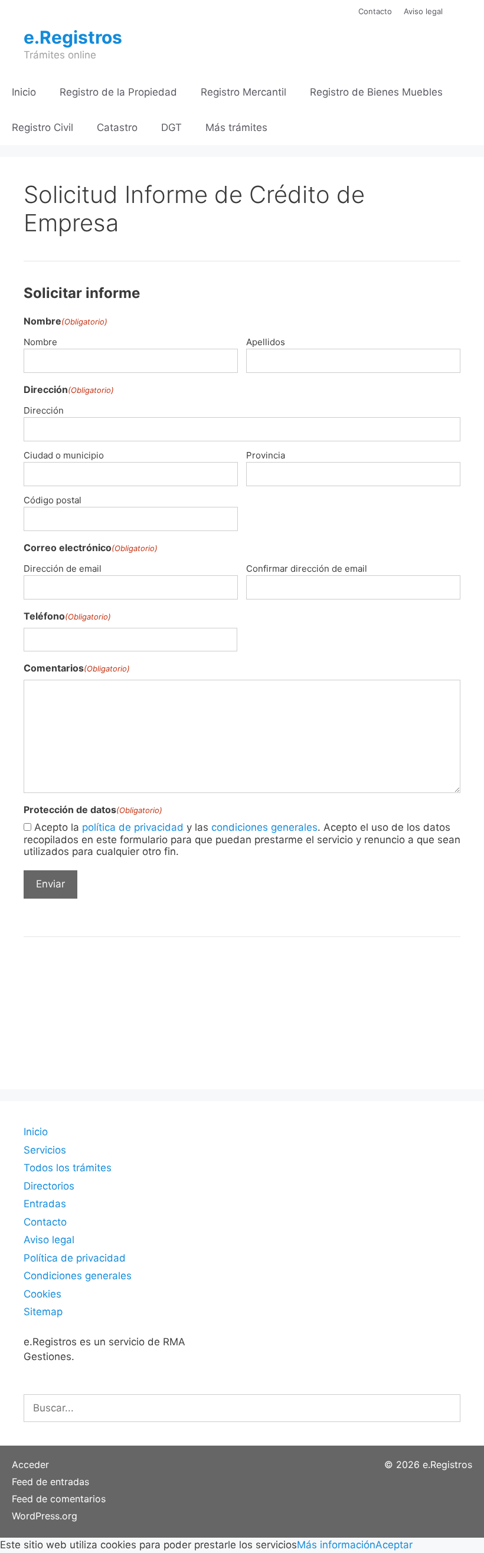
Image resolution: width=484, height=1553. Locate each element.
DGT (171, 127)
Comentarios (77, 668)
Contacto (375, 11)
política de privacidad (133, 827)
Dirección (44, 410)
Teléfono (67, 616)
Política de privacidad (75, 1258)
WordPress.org (44, 1516)
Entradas (45, 1204)
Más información (336, 1545)
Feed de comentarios (59, 1499)
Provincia (265, 455)
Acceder (30, 1464)
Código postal (52, 500)
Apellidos (265, 342)
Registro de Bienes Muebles (376, 92)
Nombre (40, 342)
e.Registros (73, 37)
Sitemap (43, 1312)
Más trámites (236, 127)
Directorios (49, 1186)
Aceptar (394, 1545)
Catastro (117, 127)
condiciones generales (264, 827)
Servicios (45, 1150)
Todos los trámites (68, 1168)
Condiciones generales (78, 1276)
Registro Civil (42, 127)
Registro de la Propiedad (118, 92)
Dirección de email (63, 568)
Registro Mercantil (243, 92)
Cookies (42, 1294)
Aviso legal (423, 11)
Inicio (24, 92)
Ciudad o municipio (64, 455)
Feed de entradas (50, 1482)
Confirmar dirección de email (306, 568)
